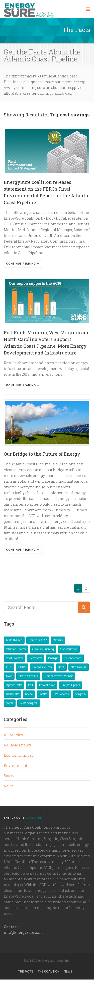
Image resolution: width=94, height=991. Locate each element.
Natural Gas (78, 667)
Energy (53, 658)
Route (29, 694)
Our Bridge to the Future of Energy (42, 454)
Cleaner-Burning (43, 649)
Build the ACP (38, 640)
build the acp (14, 640)
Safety (43, 694)
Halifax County (42, 667)
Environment (72, 658)
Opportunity (14, 685)
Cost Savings (14, 658)
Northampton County (58, 676)
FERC (22, 667)
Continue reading (21, 263)
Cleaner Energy (16, 649)
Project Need (47, 685)
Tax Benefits (61, 694)
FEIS (9, 667)
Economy (35, 658)
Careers (58, 640)
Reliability (12, 694)
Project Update (70, 685)
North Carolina (28, 676)
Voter (9, 703)
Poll (30, 685)
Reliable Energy (17, 745)
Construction (68, 649)
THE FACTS (25, 971)
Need (9, 676)
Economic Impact (19, 755)
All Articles (13, 734)
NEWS (68, 971)
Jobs (61, 667)
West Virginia (29, 703)
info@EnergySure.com (23, 932)
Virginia (80, 694)
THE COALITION (48, 971)
